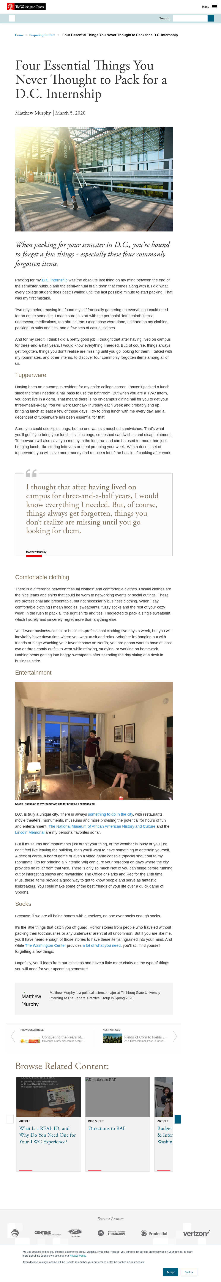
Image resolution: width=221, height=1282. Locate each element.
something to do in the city (110, 814)
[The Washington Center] (26, 6)
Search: (164, 18)
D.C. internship (55, 280)
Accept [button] (171, 1272)
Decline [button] (189, 1272)
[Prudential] (154, 1233)
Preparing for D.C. (42, 35)
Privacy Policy (78, 1255)
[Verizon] (196, 1233)
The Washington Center (45, 945)
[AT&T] (15, 1233)
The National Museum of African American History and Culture (102, 826)
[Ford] (75, 1233)
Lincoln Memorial (29, 832)
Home (19, 35)
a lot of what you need (102, 945)
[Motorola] (111, 1233)
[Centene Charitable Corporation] (48, 1233)
